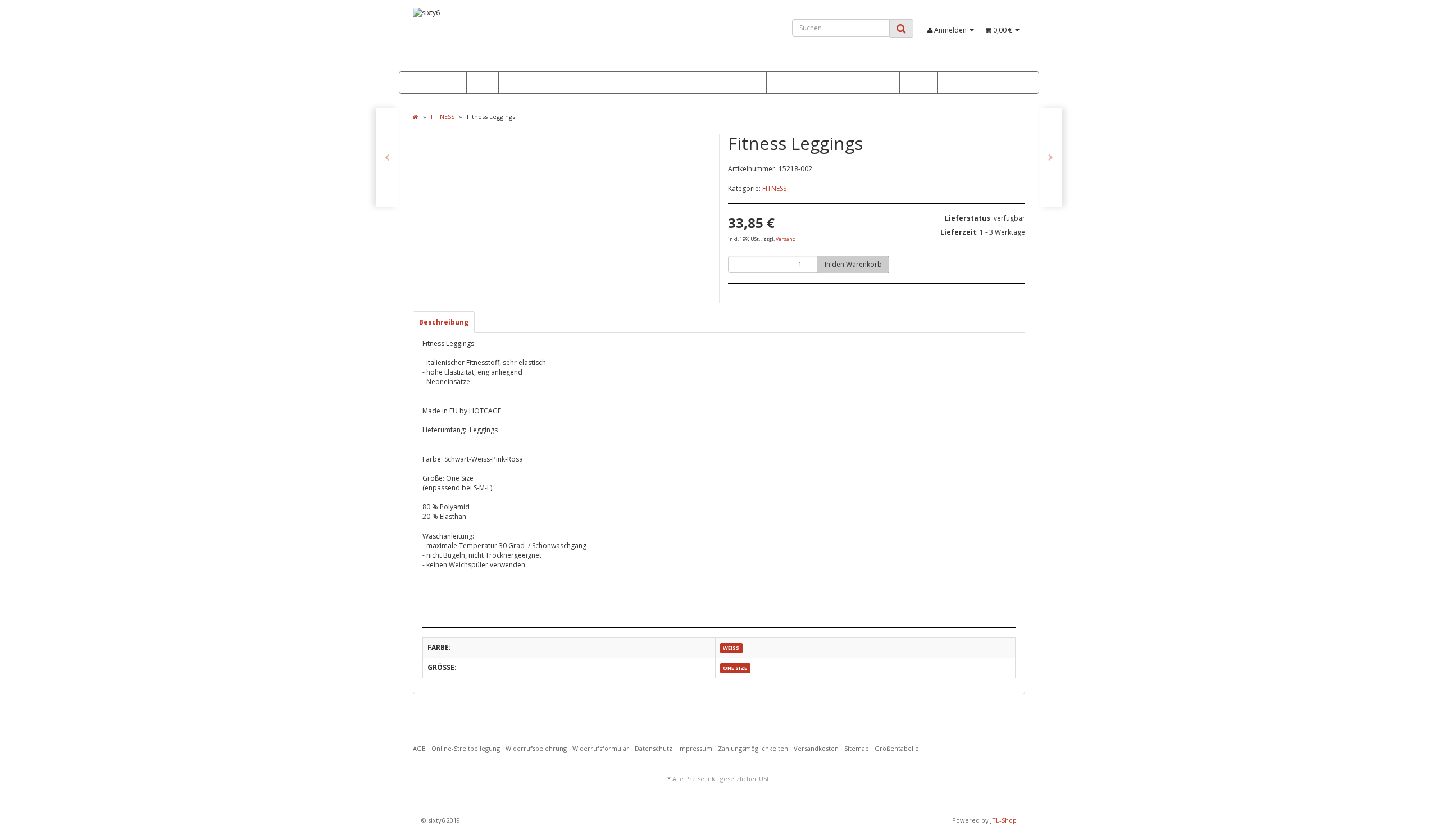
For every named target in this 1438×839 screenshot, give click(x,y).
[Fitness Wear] (1051, 157)
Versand (786, 239)
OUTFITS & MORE (799, 83)
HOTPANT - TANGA (616, 83)
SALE (479, 83)
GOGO (953, 83)
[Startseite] (415, 116)
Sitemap (856, 748)
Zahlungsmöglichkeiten (753, 748)
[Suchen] (901, 28)
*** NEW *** (434, 83)
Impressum (695, 748)
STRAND (918, 83)
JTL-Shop (1003, 820)
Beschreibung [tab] (443, 322)
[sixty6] (509, 39)
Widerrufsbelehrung (536, 748)
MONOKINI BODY (691, 83)
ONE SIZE (735, 668)
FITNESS (743, 83)
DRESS (878, 83)
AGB (419, 748)
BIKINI (559, 83)
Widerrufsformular (600, 748)
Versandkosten (816, 748)
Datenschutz (653, 748)
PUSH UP (518, 83)
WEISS (731, 647)
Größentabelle (897, 748)
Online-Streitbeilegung (465, 748)
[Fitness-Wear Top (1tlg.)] (387, 157)
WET (850, 83)
